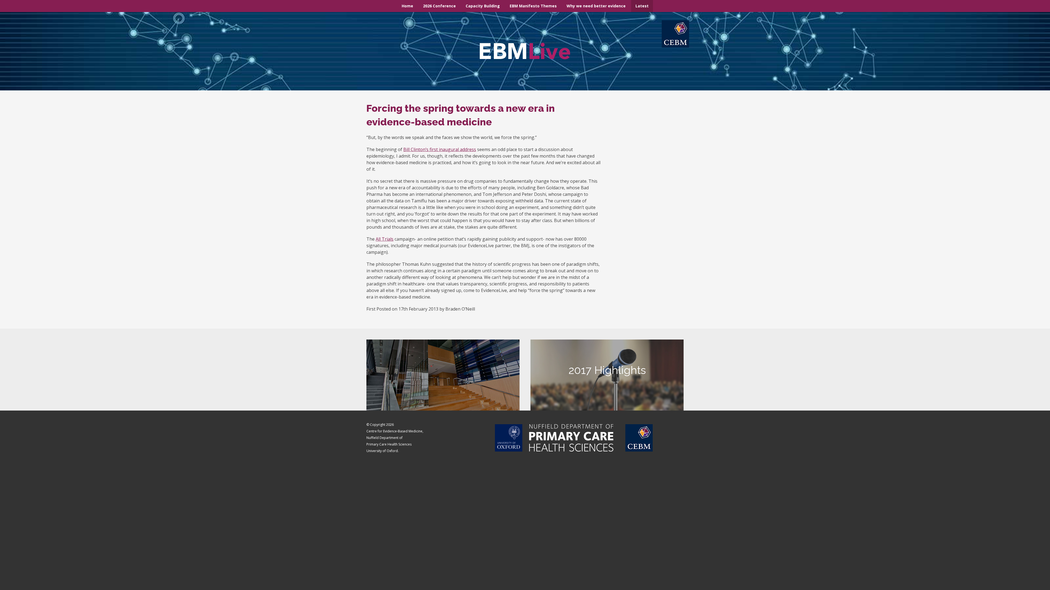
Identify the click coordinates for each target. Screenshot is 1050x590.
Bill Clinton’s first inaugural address (439, 149)
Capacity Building (483, 5)
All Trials (384, 239)
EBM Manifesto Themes (533, 5)
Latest (642, 5)
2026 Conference (439, 5)
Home (407, 5)
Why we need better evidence (596, 5)
